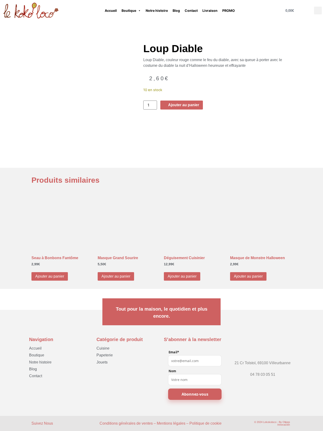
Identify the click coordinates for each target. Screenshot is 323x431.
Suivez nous (42, 423)
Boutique (129, 10)
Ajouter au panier (49, 276)
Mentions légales (171, 423)
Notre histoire (157, 10)
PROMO (228, 10)
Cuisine (102, 348)
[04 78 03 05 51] (262, 370)
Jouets (102, 362)
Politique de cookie (205, 423)
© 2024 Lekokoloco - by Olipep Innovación (272, 423)
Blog (176, 10)
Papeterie (104, 355)
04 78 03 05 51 (262, 374)
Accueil (111, 10)
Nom (172, 371)
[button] (318, 10)
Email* (174, 352)
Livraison (210, 10)
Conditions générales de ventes (126, 423)
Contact (191, 10)
